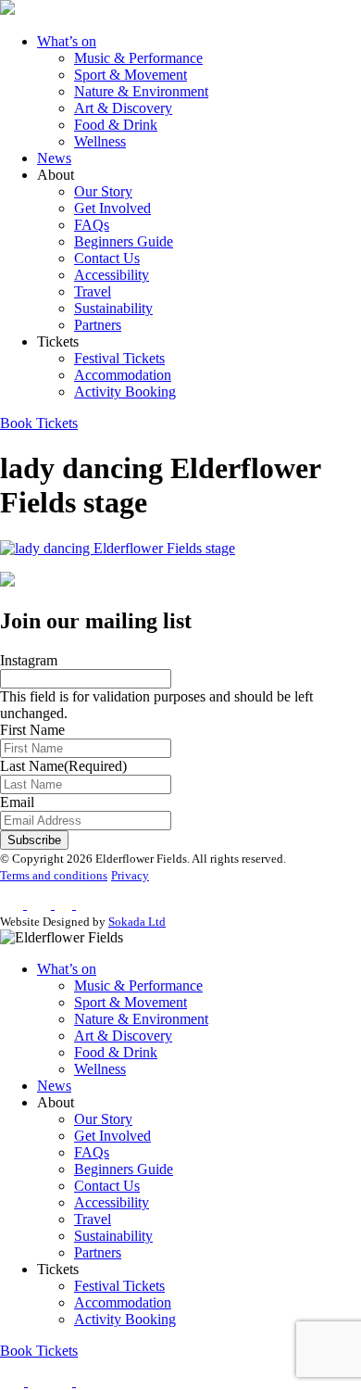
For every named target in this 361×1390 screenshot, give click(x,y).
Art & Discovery (123, 108)
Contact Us (107, 258)
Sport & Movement (130, 74)
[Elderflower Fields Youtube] (92, 1381)
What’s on (66, 41)
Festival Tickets (119, 358)
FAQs (91, 225)
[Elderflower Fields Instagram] (39, 1381)
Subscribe (34, 840)
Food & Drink (115, 125)
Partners (97, 325)
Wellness (100, 141)
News (54, 158)
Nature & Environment (141, 91)
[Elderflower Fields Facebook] (14, 1381)
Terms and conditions (53, 875)
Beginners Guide (123, 241)
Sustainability (113, 308)
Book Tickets (39, 423)
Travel (92, 291)
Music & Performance (138, 58)
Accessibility (111, 275)
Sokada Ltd (137, 922)
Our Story (103, 191)
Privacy (130, 875)
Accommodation (122, 375)
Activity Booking (125, 391)
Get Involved (112, 208)
